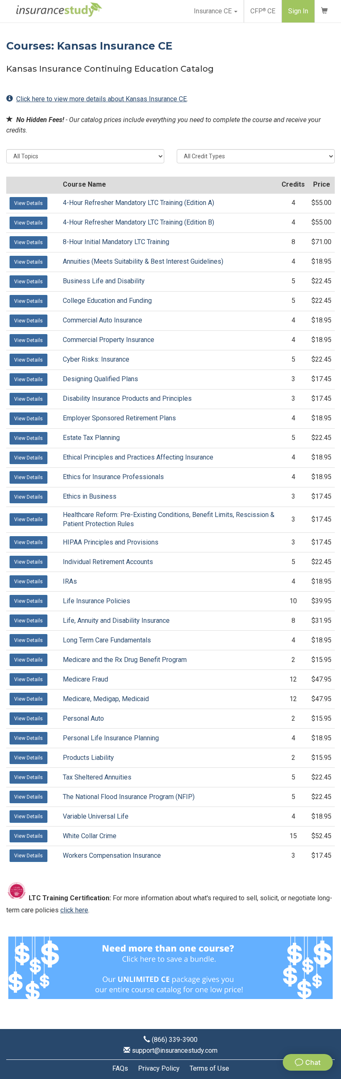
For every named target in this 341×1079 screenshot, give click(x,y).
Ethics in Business (89, 496)
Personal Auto (83, 718)
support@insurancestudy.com (174, 1050)
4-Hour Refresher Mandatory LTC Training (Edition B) (138, 222)
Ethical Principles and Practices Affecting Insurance (138, 457)
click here (74, 910)
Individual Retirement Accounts (108, 562)
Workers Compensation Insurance (112, 855)
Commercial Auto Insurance (102, 320)
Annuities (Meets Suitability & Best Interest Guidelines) (143, 261)
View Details (28, 203)
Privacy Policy (159, 1068)
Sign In (298, 11)
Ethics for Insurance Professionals (113, 477)
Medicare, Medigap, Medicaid (106, 699)
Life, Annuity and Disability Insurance (116, 620)
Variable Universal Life (95, 816)
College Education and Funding (107, 301)
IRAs (70, 581)
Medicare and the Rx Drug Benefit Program (125, 660)
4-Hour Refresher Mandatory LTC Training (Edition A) (138, 203)
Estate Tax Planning (91, 438)
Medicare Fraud (85, 679)
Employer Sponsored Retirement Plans (119, 418)
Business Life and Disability (104, 281)
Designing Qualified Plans (100, 379)
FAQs (120, 1068)
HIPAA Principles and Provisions (110, 542)
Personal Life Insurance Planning (111, 738)
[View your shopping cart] (324, 11)
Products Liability (88, 758)
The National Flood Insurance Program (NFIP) (129, 797)
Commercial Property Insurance (108, 340)
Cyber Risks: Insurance (96, 359)
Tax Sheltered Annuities (97, 777)
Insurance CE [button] (213, 11)
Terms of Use (209, 1068)
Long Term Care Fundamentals (107, 640)
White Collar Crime (89, 836)
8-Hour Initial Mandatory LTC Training (116, 242)
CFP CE (262, 11)
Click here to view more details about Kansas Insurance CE (101, 99)
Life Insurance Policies (96, 601)
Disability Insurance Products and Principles (127, 398)
